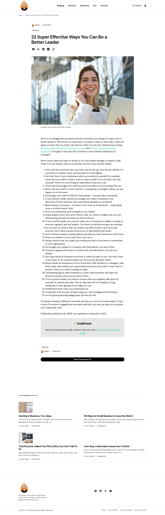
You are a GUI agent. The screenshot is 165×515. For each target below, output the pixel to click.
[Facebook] (100, 491)
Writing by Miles (141, 510)
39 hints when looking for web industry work (63, 148)
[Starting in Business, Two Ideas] (26, 407)
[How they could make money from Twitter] (91, 437)
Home (20, 15)
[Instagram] (110, 491)
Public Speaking (126, 510)
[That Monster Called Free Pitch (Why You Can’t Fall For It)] (26, 437)
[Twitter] (105, 491)
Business (35, 30)
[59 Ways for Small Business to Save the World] (91, 407)
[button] (136, 5)
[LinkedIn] (95, 491)
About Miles (113, 510)
